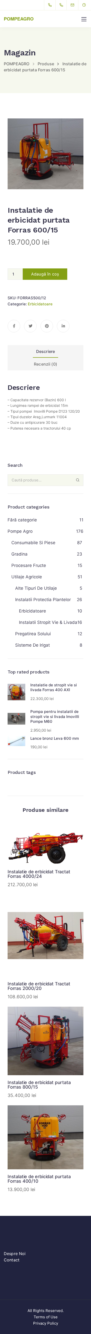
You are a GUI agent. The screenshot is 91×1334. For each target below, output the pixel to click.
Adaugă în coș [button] (45, 843)
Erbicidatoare (40, 304)
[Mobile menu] (83, 19)
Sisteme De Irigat (32, 645)
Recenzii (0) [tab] (45, 364)
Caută (77, 480)
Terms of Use (46, 1317)
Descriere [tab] (45, 351)
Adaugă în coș (45, 274)
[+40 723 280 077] (51, 5)
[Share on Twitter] (30, 326)
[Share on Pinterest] (46, 326)
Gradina (19, 554)
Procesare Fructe (28, 565)
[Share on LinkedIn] (63, 326)
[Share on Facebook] (14, 326)
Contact (11, 1259)
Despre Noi (15, 1253)
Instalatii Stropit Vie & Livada (48, 622)
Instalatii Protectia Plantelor (43, 599)
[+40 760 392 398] (62, 5)
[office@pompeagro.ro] (75, 5)
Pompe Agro (20, 531)
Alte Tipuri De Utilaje (36, 588)
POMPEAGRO (19, 18)
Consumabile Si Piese (33, 542)
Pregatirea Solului (33, 633)
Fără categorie (22, 519)
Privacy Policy (45, 1323)
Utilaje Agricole (26, 576)
